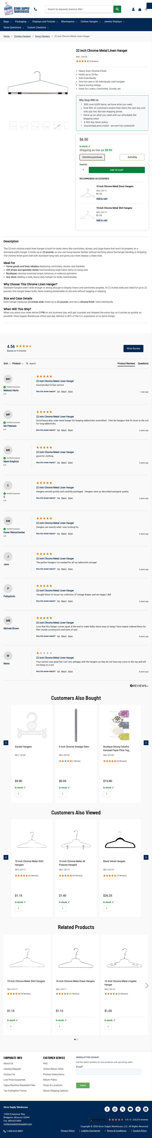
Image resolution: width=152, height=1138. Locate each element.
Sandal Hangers (23, 746)
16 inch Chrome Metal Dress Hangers (75, 981)
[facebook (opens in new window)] (107, 1109)
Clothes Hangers (89, 21)
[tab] (126, 364)
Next (147, 985)
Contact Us (9, 1074)
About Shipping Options (55, 1090)
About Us (8, 1063)
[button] (112, 61)
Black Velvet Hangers (114, 861)
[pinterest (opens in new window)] (138, 1109)
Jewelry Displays (113, 21)
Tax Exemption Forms (15, 1090)
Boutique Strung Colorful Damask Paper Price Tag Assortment (116, 750)
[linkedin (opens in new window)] (145, 1109)
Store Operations (12, 27)
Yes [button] (58, 391)
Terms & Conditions (116, 1130)
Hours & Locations (52, 1085)
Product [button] (16, 363)
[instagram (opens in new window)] (115, 1109)
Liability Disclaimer (90, 1130)
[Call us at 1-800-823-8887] (36, 9)
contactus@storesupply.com (18, 1124)
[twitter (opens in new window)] (122, 1109)
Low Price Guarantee (14, 1079)
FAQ (45, 1063)
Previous (4, 985)
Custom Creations (36, 27)
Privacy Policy (68, 1130)
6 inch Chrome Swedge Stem (74, 746)
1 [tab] (75, 1039)
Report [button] (63, 391)
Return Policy (50, 1079)
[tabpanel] (27, 984)
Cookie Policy (140, 1130)
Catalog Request (12, 1069)
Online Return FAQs (53, 1069)
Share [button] (70, 391)
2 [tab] (77, 1039)
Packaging (20, 21)
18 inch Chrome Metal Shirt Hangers (26, 981)
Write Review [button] (133, 348)
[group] (22, 346)
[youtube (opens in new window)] (130, 1109)
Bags (6, 21)
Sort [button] (6, 363)
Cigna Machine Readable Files (19, 1085)
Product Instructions (53, 1074)
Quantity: (83, 164)
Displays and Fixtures (44, 21)
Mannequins (67, 21)
